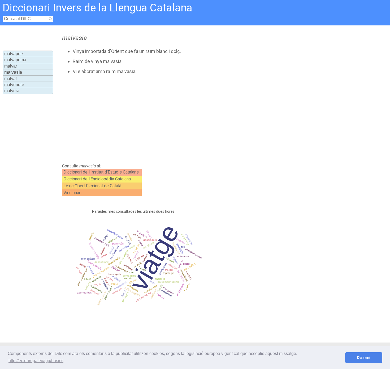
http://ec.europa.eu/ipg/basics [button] (35, 360)
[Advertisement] (172, 119)
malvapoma (15, 59)
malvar (10, 66)
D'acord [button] (364, 357)
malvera (11, 90)
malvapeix (14, 53)
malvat (10, 78)
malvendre (14, 84)
